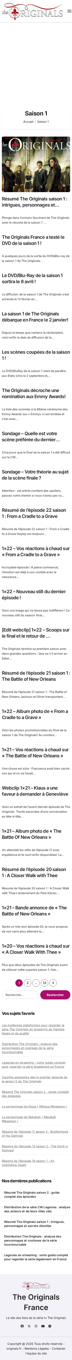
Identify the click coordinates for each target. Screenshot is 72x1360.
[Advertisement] (36, 60)
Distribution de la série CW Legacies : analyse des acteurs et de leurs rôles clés (37, 1209)
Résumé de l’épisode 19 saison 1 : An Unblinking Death (28, 1163)
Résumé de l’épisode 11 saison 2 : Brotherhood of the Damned (35, 1134)
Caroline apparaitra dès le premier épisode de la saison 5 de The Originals (35, 1079)
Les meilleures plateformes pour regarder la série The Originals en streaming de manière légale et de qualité (33, 1029)
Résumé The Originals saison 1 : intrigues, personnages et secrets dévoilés (34, 205)
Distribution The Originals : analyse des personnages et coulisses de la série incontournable (30, 1048)
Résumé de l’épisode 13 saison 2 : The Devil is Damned (35, 1148)
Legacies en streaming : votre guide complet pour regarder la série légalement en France (34, 1064)
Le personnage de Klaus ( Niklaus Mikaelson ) (34, 1106)
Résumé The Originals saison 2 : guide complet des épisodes (35, 1094)
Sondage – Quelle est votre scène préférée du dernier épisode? (29, 439)
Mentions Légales (37, 1348)
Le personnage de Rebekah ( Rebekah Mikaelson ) (29, 1119)
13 (44, 983)
